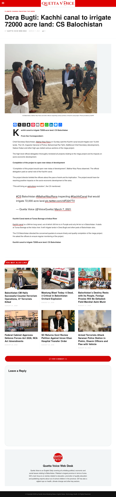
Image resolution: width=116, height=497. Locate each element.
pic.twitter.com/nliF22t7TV (60, 201)
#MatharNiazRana (46, 196)
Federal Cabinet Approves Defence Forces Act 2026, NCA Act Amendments (21, 338)
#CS (18, 196)
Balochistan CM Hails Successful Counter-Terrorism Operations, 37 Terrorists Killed (21, 297)
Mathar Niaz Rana (43, 141)
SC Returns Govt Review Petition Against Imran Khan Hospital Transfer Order (56, 338)
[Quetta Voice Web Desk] (58, 457)
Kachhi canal (18, 224)
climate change (11, 11)
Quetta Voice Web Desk (17, 31)
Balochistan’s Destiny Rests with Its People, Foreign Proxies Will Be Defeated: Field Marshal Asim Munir (93, 297)
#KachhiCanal (79, 196)
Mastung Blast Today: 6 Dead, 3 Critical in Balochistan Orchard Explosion (57, 295)
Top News (31, 11)
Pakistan (22, 11)
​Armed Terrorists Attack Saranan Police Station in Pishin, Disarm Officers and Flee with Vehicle (93, 339)
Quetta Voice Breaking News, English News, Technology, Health (57, 494)
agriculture (31, 186)
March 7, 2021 (62, 209)
